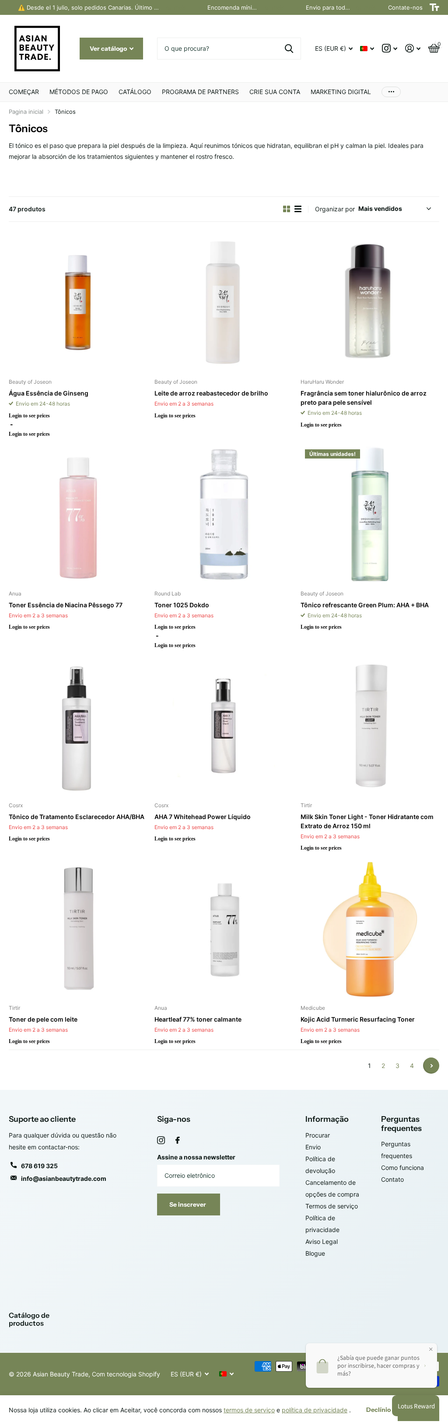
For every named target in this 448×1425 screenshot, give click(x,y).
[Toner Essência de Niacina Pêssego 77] (78, 514)
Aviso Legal (321, 1241)
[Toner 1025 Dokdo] (223, 514)
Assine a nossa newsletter (196, 1157)
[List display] (297, 209)
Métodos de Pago (78, 91)
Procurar (317, 1135)
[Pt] (37, 48)
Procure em (289, 49)
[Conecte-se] (413, 48)
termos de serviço (249, 1410)
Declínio (378, 1410)
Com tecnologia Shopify (126, 1374)
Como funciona (402, 1167)
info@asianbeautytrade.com (63, 1178)
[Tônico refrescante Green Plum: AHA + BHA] (370, 514)
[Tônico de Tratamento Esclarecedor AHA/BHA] (78, 725)
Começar (24, 91)
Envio (313, 1147)
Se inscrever (188, 1204)
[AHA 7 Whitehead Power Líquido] (223, 725)
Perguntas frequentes (401, 1123)
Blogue (315, 1253)
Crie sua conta (274, 91)
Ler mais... (177, 7)
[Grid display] (286, 209)
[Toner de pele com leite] (78, 928)
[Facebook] (177, 1140)
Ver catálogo (109, 49)
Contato (392, 1179)
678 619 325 (39, 1165)
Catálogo (135, 91)
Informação (327, 1119)
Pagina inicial (26, 111)
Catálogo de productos (29, 1319)
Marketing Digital (341, 91)
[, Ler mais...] (390, 48)
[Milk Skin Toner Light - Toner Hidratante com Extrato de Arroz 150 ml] (370, 725)
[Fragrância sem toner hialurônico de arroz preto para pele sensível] (370, 302)
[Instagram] (161, 1140)
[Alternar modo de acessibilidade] (434, 7)
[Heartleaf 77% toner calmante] (223, 928)
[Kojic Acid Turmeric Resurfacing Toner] (370, 928)
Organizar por (335, 209)
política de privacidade (314, 1410)
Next (431, 1065)
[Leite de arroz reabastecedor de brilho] (223, 302)
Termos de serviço (331, 1206)
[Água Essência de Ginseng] (78, 302)
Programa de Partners (200, 91)
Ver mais (391, 92)
